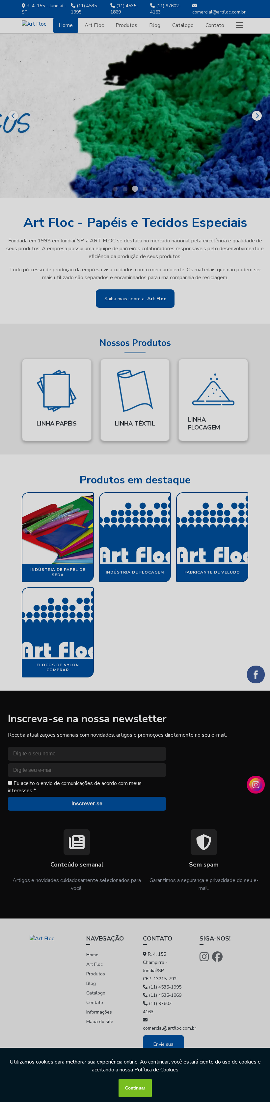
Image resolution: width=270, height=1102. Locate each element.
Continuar (135, 1088)
